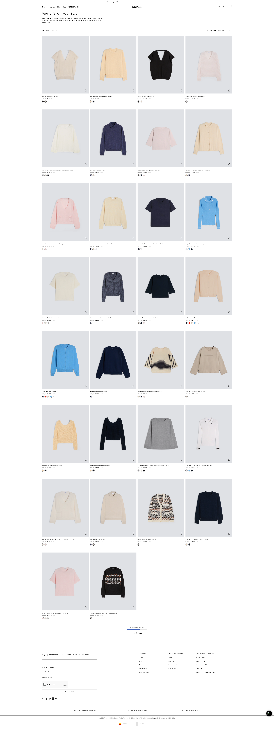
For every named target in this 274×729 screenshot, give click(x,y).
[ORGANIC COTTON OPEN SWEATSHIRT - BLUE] (113, 360)
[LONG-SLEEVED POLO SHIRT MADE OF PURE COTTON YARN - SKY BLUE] (208, 212)
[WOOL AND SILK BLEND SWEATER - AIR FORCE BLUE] (113, 138)
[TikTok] (53, 698)
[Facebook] (46, 698)
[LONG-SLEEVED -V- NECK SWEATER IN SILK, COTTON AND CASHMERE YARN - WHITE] (65, 508)
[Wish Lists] (227, 7)
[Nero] (43, 101)
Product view (211, 31)
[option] (137, 2)
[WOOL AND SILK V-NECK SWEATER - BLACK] (161, 64)
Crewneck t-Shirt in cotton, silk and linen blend (150, 244)
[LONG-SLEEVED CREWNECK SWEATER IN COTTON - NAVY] (208, 508)
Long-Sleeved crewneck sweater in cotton (101, 96)
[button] (69, 692)
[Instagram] (43, 698)
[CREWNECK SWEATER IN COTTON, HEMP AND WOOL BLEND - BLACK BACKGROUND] (113, 581)
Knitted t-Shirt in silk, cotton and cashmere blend (55, 317)
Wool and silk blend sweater (97, 170)
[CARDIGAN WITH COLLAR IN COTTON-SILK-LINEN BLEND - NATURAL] (208, 138)
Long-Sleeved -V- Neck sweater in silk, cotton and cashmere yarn (59, 244)
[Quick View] (86, 90)
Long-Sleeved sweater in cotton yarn (52, 465)
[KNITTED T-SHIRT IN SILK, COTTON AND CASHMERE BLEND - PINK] (65, 581)
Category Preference (49, 667)
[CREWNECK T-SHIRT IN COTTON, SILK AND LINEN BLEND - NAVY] (161, 212)
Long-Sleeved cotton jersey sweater (195, 391)
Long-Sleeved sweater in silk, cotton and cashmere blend (57, 170)
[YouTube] (56, 698)
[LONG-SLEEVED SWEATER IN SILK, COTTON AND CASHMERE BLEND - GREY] (161, 434)
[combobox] (127, 724)
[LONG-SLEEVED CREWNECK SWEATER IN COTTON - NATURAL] (113, 64)
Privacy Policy (47, 677)
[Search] (219, 7)
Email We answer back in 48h (86, 710)
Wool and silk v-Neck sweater (50, 96)
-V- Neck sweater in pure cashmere (195, 96)
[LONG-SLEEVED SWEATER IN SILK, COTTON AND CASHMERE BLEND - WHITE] (65, 138)
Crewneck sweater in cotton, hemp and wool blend (103, 613)
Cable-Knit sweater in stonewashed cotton (101, 317)
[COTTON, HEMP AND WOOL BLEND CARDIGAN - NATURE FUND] (161, 508)
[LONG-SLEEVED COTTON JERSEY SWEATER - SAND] (208, 360)
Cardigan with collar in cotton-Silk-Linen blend (197, 170)
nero (43, 101)
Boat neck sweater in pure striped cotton (148, 170)
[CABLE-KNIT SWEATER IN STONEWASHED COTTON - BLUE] (113, 286)
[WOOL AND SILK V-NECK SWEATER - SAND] (65, 64)
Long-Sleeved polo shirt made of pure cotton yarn (198, 244)
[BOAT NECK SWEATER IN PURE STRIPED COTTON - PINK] (161, 138)
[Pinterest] (50, 698)
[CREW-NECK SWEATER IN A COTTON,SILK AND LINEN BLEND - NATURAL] (113, 212)
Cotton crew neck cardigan (192, 317)
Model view (221, 31)
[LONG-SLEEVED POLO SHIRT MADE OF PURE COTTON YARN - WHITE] (208, 434)
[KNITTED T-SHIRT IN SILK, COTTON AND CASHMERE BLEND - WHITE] (65, 286)
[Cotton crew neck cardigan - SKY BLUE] (65, 360)
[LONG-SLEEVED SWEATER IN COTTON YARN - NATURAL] (65, 434)
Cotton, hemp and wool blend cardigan (148, 539)
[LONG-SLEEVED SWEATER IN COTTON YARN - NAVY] (113, 434)
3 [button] (229, 31)
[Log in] (223, 7)
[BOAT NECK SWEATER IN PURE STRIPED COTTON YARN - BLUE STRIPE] (161, 360)
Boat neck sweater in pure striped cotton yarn (150, 391)
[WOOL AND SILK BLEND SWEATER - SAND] (113, 508)
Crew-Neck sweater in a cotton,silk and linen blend (103, 244)
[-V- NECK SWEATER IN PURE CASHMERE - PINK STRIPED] (208, 64)
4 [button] (231, 31)
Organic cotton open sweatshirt (98, 391)
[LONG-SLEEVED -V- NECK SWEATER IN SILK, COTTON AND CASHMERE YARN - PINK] (65, 212)
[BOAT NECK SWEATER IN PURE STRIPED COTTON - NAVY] (161, 286)
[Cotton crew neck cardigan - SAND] (208, 286)
